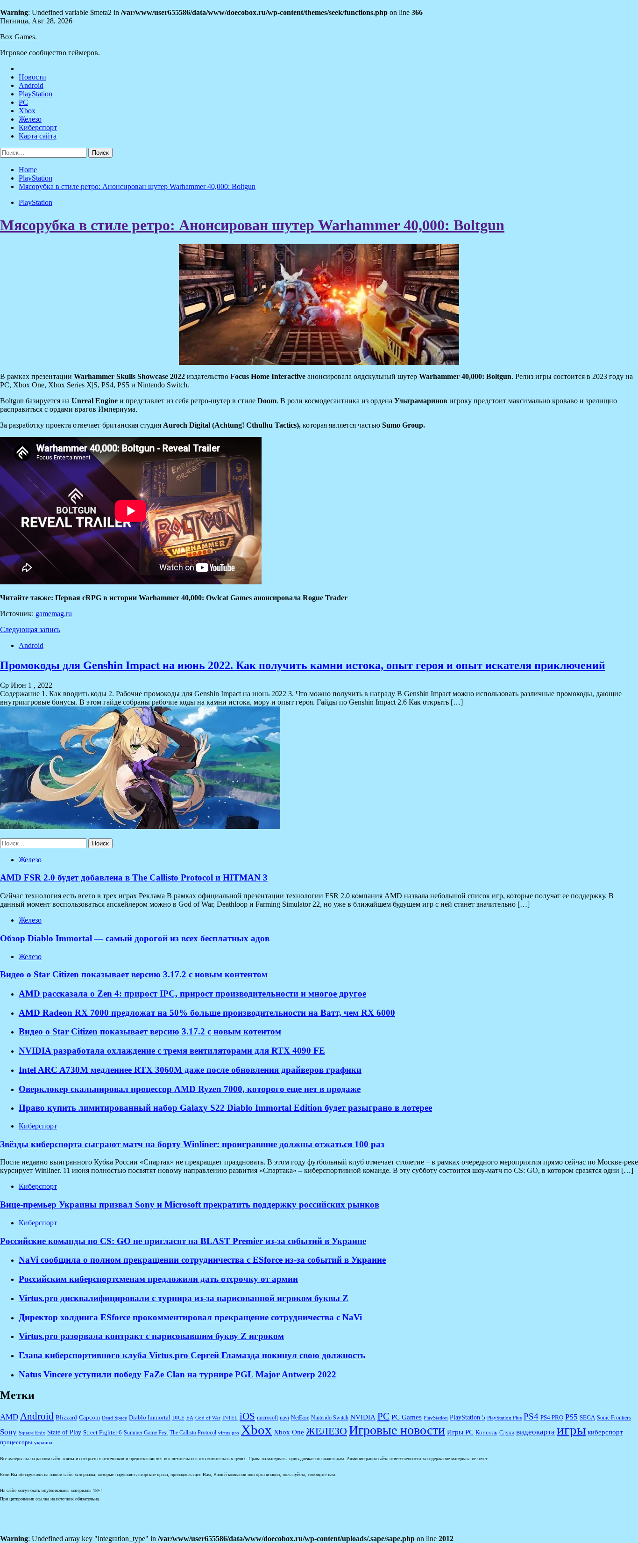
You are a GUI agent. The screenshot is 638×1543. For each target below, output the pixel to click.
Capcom (89, 1417)
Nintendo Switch (329, 1418)
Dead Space (114, 1417)
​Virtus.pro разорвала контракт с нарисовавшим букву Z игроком (151, 1336)
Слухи (506, 1433)
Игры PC (460, 1432)
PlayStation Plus (504, 1417)
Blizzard (66, 1417)
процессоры (16, 1442)
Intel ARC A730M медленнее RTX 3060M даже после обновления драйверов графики (190, 1070)
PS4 (531, 1416)
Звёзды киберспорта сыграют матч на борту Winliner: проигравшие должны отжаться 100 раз (192, 1144)
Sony (8, 1431)
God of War (207, 1417)
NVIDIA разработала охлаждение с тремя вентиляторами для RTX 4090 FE (172, 1050)
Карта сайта (38, 136)
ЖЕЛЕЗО (326, 1431)
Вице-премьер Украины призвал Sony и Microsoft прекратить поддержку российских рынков (189, 1204)
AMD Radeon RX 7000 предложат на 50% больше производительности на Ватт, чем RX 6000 (207, 1013)
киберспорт (605, 1432)
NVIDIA (363, 1417)
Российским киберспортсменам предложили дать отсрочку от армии (158, 1279)
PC (23, 102)
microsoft (267, 1418)
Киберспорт (38, 127)
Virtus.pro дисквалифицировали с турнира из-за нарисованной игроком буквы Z (183, 1298)
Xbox (27, 111)
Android (31, 85)
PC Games (406, 1417)
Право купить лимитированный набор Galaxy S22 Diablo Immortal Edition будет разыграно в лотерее (225, 1108)
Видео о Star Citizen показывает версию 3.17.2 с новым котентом (150, 1031)
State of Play (64, 1432)
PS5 (571, 1416)
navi (284, 1418)
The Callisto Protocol (193, 1433)
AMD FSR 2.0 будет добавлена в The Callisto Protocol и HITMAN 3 (134, 877)
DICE (178, 1417)
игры (571, 1429)
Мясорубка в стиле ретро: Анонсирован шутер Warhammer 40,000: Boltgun (252, 225)
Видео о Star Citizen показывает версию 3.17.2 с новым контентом (134, 974)
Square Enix (32, 1432)
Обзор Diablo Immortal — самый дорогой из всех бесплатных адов (134, 938)
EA (189, 1417)
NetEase (300, 1418)
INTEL (230, 1417)
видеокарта (535, 1431)
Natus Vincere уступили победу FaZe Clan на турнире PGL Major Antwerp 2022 (177, 1374)
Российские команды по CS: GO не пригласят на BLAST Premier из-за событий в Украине (183, 1241)
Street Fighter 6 (102, 1432)
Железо (30, 119)
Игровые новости (397, 1430)
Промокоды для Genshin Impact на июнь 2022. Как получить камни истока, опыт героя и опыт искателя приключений (302, 665)
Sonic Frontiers (614, 1418)
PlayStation (35, 94)
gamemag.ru (53, 614)
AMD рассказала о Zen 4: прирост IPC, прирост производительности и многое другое (192, 993)
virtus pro (228, 1432)
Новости (32, 77)
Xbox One (289, 1432)
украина (43, 1442)
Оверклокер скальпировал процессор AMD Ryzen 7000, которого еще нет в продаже (190, 1089)
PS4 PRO (551, 1417)
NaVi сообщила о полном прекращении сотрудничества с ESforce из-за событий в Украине (202, 1260)
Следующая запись (30, 629)
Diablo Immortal (149, 1417)
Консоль (486, 1432)
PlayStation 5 (467, 1417)
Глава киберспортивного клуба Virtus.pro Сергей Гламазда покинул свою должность (192, 1355)
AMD (9, 1416)
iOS (247, 1416)
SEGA (587, 1417)
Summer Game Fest (146, 1433)
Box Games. (18, 37)
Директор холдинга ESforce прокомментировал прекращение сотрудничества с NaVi (190, 1317)
